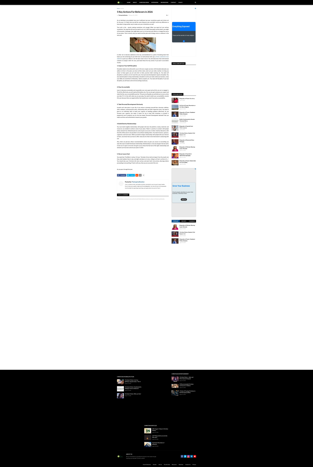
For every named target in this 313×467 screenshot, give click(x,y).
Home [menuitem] (128, 2)
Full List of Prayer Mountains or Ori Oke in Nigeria (187, 106)
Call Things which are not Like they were (159, 436)
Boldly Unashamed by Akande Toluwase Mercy (187, 120)
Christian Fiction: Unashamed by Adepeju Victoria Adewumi (133, 387)
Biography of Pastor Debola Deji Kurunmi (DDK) (187, 161)
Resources (174, 464)
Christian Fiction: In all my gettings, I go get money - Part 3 (133, 380)
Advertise (181, 464)
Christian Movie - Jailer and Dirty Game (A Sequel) (186, 377)
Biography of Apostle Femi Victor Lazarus (186, 126)
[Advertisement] (184, 306)
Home (118, 8)
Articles (122, 8)
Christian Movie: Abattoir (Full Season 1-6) (187, 133)
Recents (184, 221)
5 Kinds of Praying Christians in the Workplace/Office (187, 391)
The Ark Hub (167, 464)
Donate (154, 464)
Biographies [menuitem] (164, 2)
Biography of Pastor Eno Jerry (187, 98)
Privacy (194, 464)
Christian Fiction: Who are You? (133, 394)
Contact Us (187, 464)
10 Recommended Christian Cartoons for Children (186, 384)
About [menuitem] (135, 2)
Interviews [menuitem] (154, 2)
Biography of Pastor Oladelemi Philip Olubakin (187, 113)
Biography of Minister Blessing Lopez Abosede (187, 147)
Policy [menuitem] (181, 2)
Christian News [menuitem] (144, 2)
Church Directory (147, 464)
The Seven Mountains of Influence (158, 443)
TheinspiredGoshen (138, 182)
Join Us (160, 464)
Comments (192, 221)
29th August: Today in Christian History (160, 429)
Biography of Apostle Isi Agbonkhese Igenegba (185, 154)
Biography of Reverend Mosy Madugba (186, 140)
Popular (175, 221)
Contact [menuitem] (173, 2)
